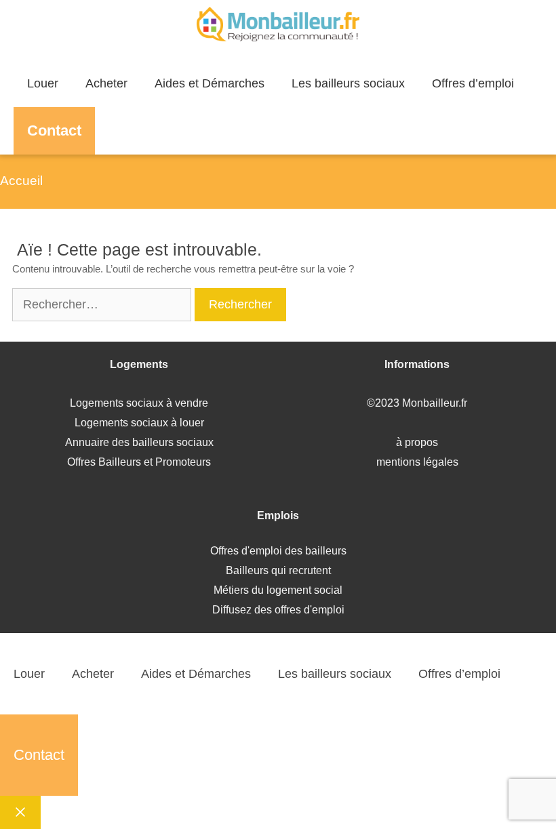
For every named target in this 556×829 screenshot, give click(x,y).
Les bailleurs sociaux (348, 83)
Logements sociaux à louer (139, 422)
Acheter (106, 83)
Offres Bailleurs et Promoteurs (139, 462)
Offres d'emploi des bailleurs (278, 551)
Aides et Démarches (209, 83)
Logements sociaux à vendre (139, 403)
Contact (54, 130)
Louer (42, 83)
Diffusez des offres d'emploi (278, 609)
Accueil (21, 181)
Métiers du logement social (278, 590)
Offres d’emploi (473, 83)
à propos (417, 442)
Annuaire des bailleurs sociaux (139, 442)
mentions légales (417, 462)
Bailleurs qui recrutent (278, 570)
